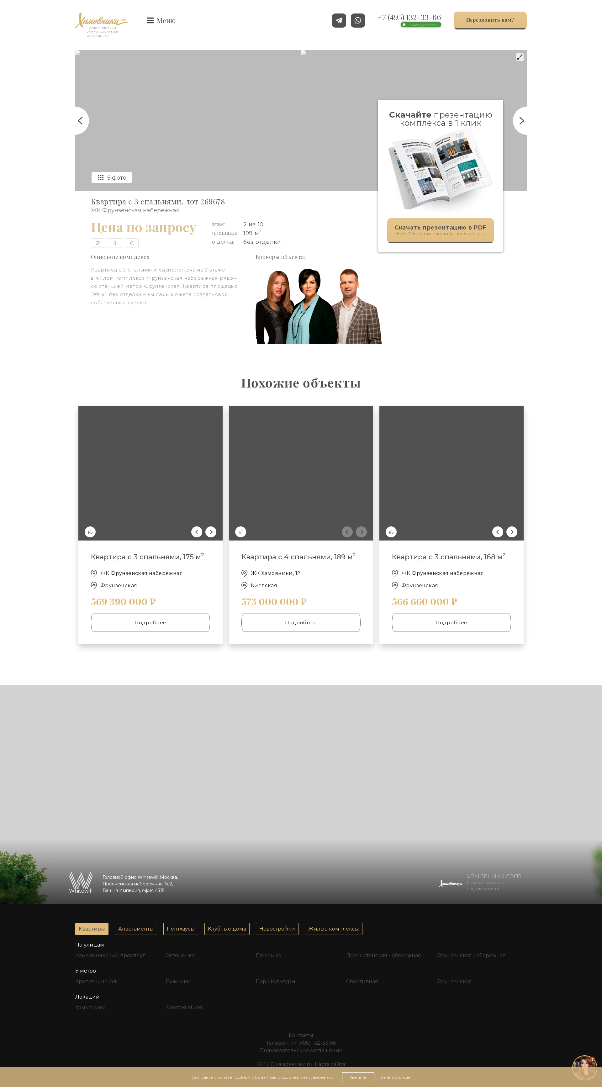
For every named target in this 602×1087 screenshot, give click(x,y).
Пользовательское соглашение (301, 1050)
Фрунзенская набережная (471, 955)
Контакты (301, 1035)
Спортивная (362, 981)
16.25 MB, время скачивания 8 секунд (440, 230)
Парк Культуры (275, 981)
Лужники (178, 981)
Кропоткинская (95, 981)
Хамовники (90, 1007)
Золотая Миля (184, 1007)
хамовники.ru (294, 1064)
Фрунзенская (454, 981)
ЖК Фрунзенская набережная (135, 210)
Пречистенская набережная (383, 955)
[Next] (210, 531)
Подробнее (150, 622)
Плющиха (268, 955)
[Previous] (196, 531)
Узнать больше (395, 1077)
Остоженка (180, 955)
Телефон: (301, 1043)
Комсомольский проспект (110, 955)
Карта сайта (330, 1064)
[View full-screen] (520, 57)
